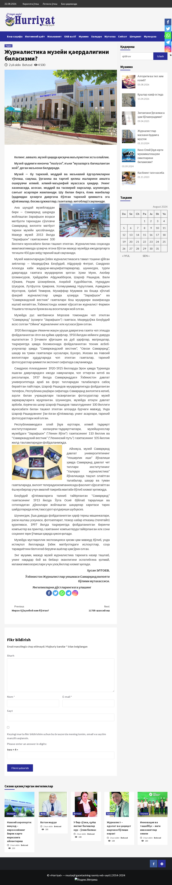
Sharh (10, 655)
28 (137, 248)
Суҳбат (110, 813)
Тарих (8, 45)
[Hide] (170, 55)
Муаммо (84, 36)
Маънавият (54, 36)
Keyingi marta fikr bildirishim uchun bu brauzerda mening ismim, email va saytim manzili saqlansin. (56, 736)
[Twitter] (55, 593)
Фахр (43, 813)
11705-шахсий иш (99, 608)
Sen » (146, 255)
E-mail (67, 696)
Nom (11, 696)
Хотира (77, 813)
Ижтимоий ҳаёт (35, 36)
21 (137, 241)
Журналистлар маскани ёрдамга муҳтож (148, 134)
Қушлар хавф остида (150, 94)
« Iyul (126, 255)
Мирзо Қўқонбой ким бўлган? (30, 608)
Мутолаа (110, 36)
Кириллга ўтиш (31, 3)
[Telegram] (69, 593)
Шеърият (135, 36)
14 (137, 234)
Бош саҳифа (15, 36)
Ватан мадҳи (48, 822)
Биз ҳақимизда (69, 3)
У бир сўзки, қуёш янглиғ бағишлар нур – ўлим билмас (85, 826)
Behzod (27, 65)
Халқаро (96, 36)
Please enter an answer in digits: (27, 743)
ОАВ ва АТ (70, 36)
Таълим (144, 813)
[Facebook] (49, 593)
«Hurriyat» (56, 875)
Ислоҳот (11, 813)
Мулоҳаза (150, 36)
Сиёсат (122, 36)
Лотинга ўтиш (50, 3)
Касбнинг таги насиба (151, 172)
